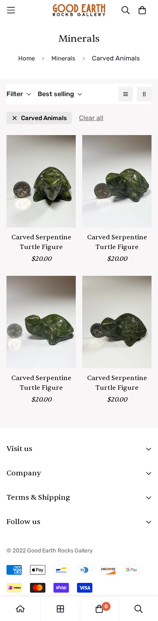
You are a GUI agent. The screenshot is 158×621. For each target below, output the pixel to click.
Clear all (91, 118)
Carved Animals (44, 118)
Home (26, 58)
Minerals (63, 58)
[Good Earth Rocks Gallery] (79, 10)
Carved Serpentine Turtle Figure (41, 242)
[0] (99, 609)
